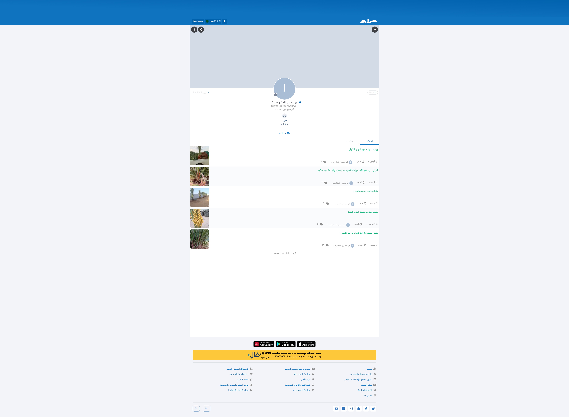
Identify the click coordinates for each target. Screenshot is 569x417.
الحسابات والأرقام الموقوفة (297, 385)
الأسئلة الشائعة (365, 390)
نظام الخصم (366, 385)
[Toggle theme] (224, 21)
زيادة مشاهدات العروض (361, 374)
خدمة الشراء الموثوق (239, 374)
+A (206, 408)
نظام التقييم (242, 379)
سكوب (350, 141)
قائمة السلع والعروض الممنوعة (234, 385)
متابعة (372, 93)
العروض (369, 141)
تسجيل (369, 369)
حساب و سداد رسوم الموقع (297, 369)
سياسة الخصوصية (301, 390)
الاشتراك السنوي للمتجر (237, 369)
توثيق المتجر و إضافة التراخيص (358, 379)
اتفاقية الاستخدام (302, 374)
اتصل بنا (368, 395)
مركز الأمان (305, 379)
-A (196, 408)
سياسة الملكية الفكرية (238, 390)
